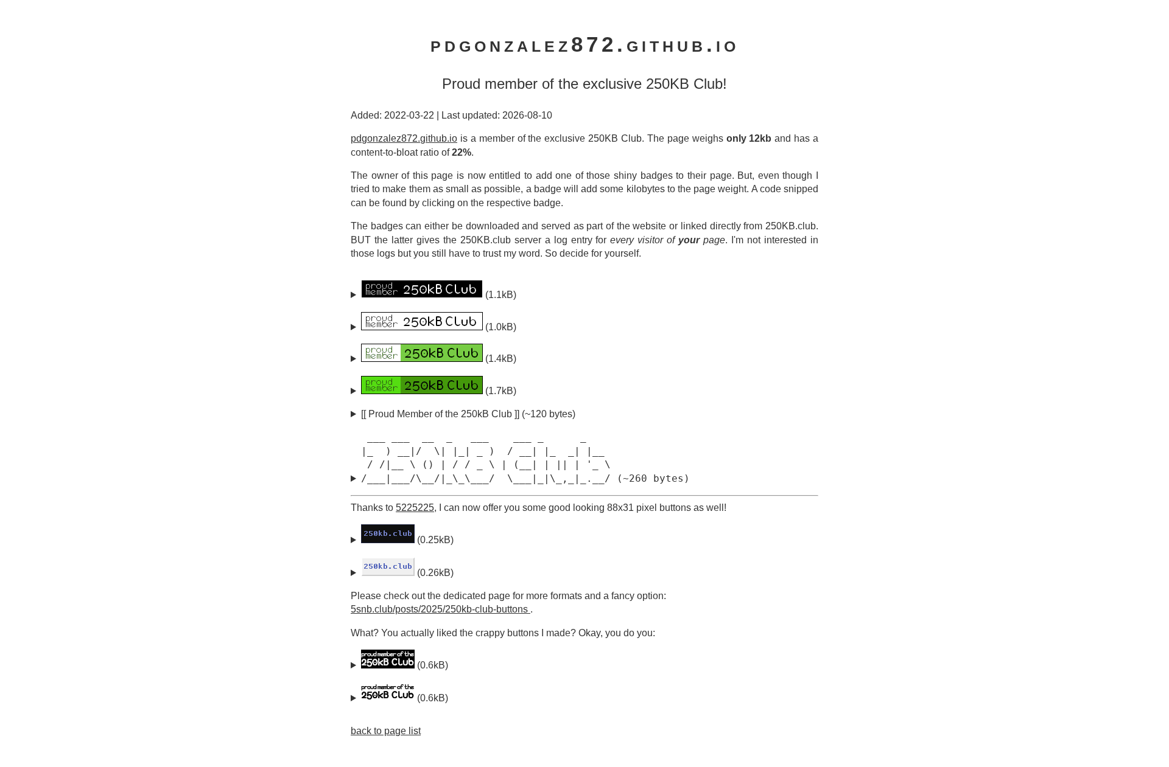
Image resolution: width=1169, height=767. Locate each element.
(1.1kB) (499, 295)
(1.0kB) (499, 327)
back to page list (386, 731)
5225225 (415, 507)
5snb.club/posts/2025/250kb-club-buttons (440, 609)
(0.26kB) (434, 572)
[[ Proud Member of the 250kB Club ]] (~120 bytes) (468, 414)
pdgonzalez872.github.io (404, 138)
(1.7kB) (499, 391)
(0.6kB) (431, 665)
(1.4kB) (499, 358)
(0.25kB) (434, 540)
